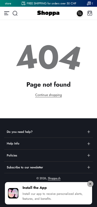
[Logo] (48, 13)
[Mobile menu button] (7, 13)
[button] (15, 13)
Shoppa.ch (54, 178)
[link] (51, 3)
